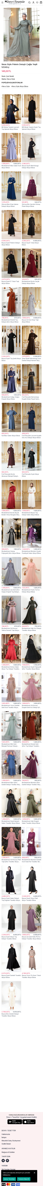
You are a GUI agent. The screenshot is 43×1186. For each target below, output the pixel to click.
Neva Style (6, 86)
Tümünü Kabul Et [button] (23, 1179)
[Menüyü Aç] (2, 2)
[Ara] (29, 2)
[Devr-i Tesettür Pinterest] (3, 1160)
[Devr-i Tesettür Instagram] (7, 1160)
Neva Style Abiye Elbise (20, 86)
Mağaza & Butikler (8, 1152)
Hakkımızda (6, 1134)
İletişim (4, 1137)
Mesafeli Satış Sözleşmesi (11, 1141)
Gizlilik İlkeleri (6, 1144)
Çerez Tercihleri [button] (9, 1179)
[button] (34, 1176)
